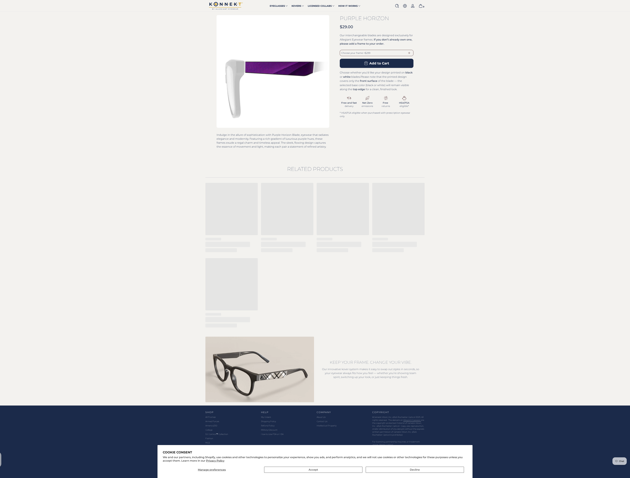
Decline (415, 469)
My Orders (266, 417)
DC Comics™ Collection (216, 434)
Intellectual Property (326, 425)
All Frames (210, 417)
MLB (207, 442)
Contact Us (322, 421)
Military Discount (269, 430)
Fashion (209, 438)
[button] (397, 6)
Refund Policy (267, 425)
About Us (321, 417)
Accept (313, 469)
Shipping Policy (268, 421)
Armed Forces (212, 421)
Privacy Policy (215, 460)
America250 (211, 425)
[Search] (397, 6)
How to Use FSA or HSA (272, 434)
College (208, 430)
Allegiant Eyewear (412, 420)
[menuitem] (231, 417)
